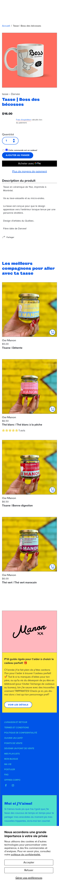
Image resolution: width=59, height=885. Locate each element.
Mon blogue (11, 759)
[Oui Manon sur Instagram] (12, 785)
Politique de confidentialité (20, 732)
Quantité (8, 134)
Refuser (28, 870)
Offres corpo (12, 780)
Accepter (28, 862)
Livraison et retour (15, 722)
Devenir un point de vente (19, 748)
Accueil (6, 25)
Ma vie (7, 764)
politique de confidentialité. (26, 854)
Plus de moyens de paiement (29, 171)
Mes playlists (12, 753)
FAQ (6, 774)
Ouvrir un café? (13, 738)
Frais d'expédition (23, 120)
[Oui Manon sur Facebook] (5, 785)
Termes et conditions (16, 727)
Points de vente (13, 743)
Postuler (9, 769)
